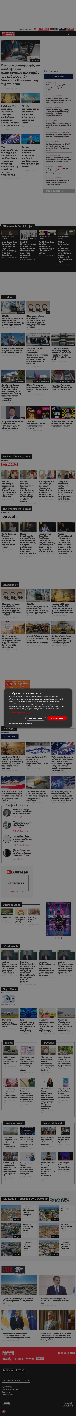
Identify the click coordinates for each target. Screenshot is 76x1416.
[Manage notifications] (3, 1411)
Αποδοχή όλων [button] (57, 718)
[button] (38, 712)
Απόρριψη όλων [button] (35, 718)
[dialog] (38, 708)
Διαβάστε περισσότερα (52, 709)
